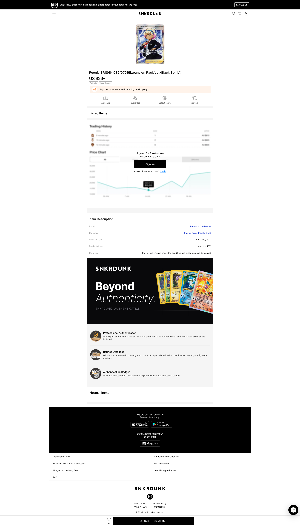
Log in (163, 171)
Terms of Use (140, 503)
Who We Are (140, 507)
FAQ (55, 477)
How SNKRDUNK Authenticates (69, 463)
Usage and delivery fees (65, 470)
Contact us (159, 507)
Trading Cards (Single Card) (197, 233)
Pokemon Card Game (200, 226)
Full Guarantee (161, 463)
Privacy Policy (159, 503)
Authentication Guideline (166, 456)
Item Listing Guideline (165, 470)
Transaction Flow (61, 456)
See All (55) (154, 521)
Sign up (150, 164)
